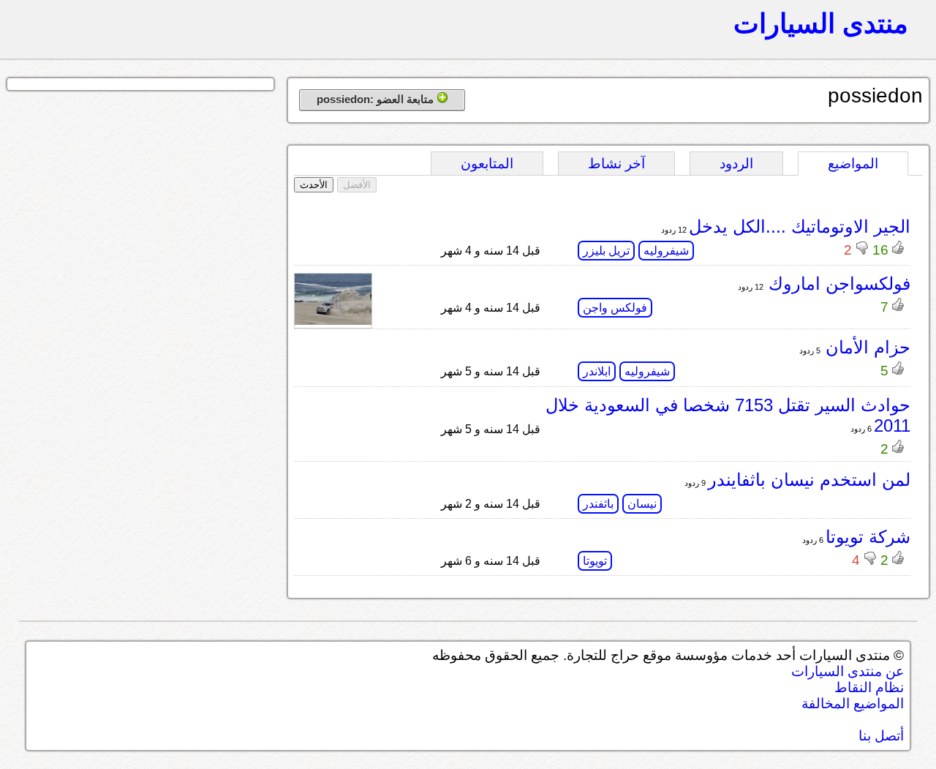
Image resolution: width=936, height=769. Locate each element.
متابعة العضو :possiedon (377, 99)
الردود (736, 163)
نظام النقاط (869, 687)
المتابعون (487, 163)
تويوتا (595, 561)
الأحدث (314, 184)
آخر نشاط (616, 163)
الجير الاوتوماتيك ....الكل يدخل (799, 226)
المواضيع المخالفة (852, 703)
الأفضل (357, 184)
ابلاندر (597, 371)
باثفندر (598, 504)
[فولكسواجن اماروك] (333, 321)
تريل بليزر (606, 250)
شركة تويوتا (868, 537)
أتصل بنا (881, 735)
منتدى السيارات (820, 23)
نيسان (642, 504)
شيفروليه (666, 250)
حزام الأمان (865, 347)
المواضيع (853, 163)
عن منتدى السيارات (847, 671)
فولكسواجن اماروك (836, 283)
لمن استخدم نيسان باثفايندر (809, 479)
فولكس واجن (615, 307)
